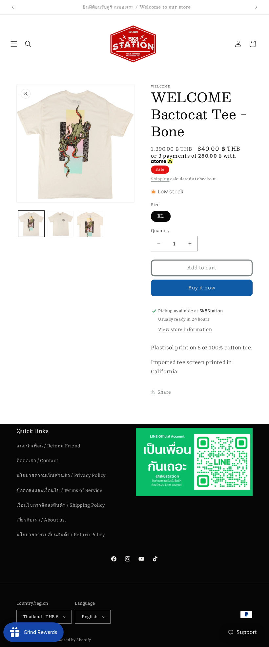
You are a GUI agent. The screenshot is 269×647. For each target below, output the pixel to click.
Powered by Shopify (72, 640)
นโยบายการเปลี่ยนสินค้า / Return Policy (60, 535)
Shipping (160, 179)
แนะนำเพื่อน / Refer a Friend (48, 446)
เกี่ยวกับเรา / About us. (41, 520)
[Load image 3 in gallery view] (90, 224)
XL (160, 216)
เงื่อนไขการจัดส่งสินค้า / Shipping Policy (60, 505)
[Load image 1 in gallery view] (31, 224)
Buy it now (202, 288)
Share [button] (164, 392)
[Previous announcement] (13, 7)
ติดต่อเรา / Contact (37, 460)
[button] (14, 44)
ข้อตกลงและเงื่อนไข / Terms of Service (59, 490)
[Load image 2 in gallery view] (61, 224)
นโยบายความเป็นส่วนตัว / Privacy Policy (61, 475)
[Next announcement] (256, 7)
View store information (185, 329)
